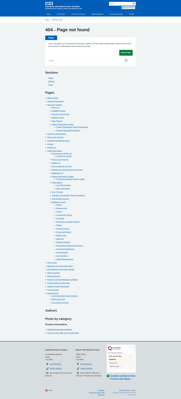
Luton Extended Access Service (65, 296)
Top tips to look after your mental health (63, 333)
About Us (55, 107)
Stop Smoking (62, 256)
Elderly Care (61, 235)
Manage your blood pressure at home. (67, 170)
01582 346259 (56, 369)
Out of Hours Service (60, 303)
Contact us (51, 147)
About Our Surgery (54, 105)
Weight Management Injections (59, 330)
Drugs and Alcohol (63, 232)
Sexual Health (62, 252)
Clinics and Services (78, 14)
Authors (51, 81)
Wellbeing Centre (59, 202)
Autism (59, 205)
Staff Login (101, 395)
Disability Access (58, 111)
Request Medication (55, 101)
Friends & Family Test (60, 114)
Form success (53, 290)
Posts (50, 85)
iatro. (134, 390)
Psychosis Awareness (65, 249)
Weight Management (64, 259)
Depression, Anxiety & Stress (68, 222)
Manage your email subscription (60, 266)
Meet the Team (58, 118)
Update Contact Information (58, 286)
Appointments (52, 293)
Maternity (60, 239)
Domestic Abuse (63, 229)
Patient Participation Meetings (68, 130)
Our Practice (61, 14)
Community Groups (64, 215)
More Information (63, 189)
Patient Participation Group (62, 124)
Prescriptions (57, 183)
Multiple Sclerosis (63, 242)
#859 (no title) (52, 98)
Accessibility (101, 390)
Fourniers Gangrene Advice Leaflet (70, 179)
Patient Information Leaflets (63, 177)
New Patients (57, 121)
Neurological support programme (69, 246)
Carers (59, 212)
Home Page (126, 52)
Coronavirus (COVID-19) (62, 154)
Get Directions (55, 364)
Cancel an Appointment (56, 134)
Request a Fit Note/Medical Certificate (62, 280)
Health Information (97, 14)
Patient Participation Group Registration (72, 127)
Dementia (60, 218)
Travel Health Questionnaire (58, 283)
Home (49, 14)
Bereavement (61, 208)
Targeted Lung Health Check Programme (68, 195)
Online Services (53, 273)
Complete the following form (58, 141)
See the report (114, 366)
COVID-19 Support (64, 156)
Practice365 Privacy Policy (97, 392)
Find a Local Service (60, 160)
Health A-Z (56, 163)
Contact (131, 14)
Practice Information (116, 14)
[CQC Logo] (114, 350)
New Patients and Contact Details (60, 269)
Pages (51, 78)
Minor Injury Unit (58, 299)
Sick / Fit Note (57, 192)
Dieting (59, 225)
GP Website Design (125, 390)
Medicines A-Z (57, 173)
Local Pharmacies (63, 185)
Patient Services (53, 276)
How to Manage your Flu (62, 166)
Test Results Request (60, 199)
